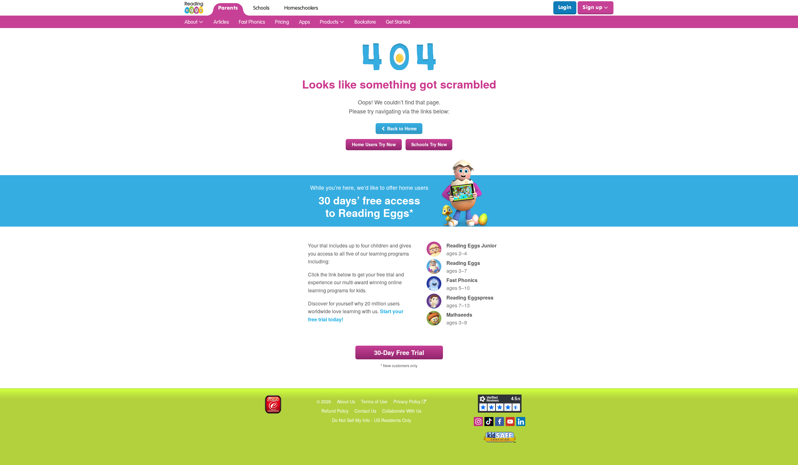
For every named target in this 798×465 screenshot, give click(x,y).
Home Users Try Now (374, 144)
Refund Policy (335, 411)
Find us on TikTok (488, 421)
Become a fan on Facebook (499, 421)
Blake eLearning (273, 404)
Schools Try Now (429, 144)
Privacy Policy (407, 401)
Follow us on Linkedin (520, 421)
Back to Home (401, 128)
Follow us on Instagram (478, 421)
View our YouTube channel (510, 421)
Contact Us (365, 411)
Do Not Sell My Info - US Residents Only (371, 420)
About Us (346, 401)
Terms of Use (374, 401)
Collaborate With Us (401, 411)
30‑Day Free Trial (399, 352)
